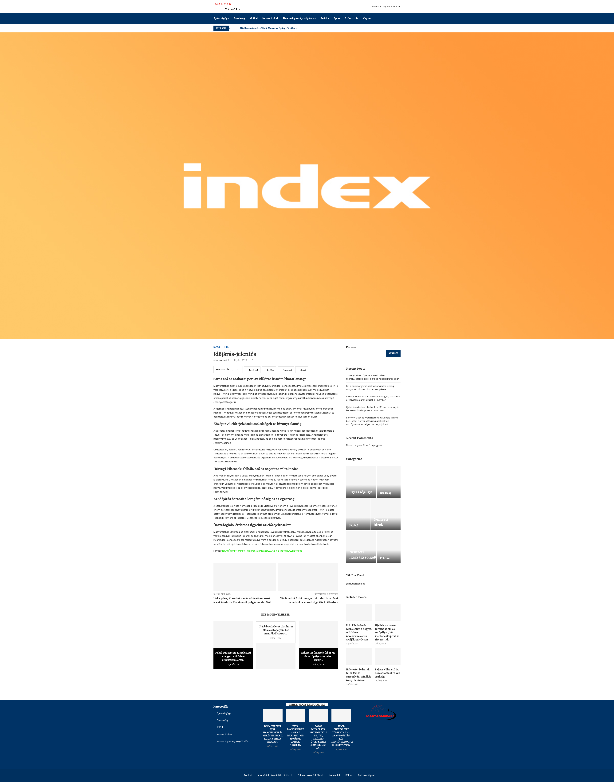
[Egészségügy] (361, 482)
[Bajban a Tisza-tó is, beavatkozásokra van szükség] (388, 656)
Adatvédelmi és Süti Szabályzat (274, 775)
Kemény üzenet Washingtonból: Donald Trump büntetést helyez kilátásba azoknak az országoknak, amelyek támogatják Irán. (372, 421)
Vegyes (367, 18)
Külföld (254, 18)
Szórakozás (351, 18)
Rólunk (349, 775)
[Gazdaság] (389, 482)
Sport (337, 18)
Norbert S (224, 360)
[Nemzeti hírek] (385, 514)
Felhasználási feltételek (311, 775)
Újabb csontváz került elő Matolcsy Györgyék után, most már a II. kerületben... (282, 28)
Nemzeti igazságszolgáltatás (299, 18)
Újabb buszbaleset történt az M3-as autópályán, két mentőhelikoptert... (276, 630)
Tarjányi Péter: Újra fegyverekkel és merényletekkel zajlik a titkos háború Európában (372, 377)
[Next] (237, 28)
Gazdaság (239, 18)
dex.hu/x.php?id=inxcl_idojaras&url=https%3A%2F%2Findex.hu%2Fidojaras (261, 550)
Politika (325, 18)
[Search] (399, 18)
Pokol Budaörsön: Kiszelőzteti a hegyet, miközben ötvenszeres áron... (233, 656)
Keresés (351, 347)
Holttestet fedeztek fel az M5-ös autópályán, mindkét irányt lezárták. (358, 675)
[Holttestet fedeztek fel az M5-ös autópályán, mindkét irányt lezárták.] (318, 634)
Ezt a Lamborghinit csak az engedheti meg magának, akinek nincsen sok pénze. (370, 387)
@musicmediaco (355, 583)
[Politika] (389, 547)
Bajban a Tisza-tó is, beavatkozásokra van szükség (387, 673)
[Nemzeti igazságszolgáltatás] (361, 547)
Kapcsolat (334, 775)
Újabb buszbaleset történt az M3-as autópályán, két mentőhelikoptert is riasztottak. (373, 409)
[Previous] (233, 28)
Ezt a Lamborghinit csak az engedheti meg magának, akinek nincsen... (295, 735)
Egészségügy (221, 18)
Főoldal (248, 775)
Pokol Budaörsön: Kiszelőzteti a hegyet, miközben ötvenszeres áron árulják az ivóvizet (373, 398)
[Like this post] (240, 369)
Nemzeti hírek (270, 18)
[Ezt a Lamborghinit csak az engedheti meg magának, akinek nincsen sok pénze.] (295, 715)
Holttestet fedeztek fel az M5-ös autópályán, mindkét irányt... (318, 656)
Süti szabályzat (366, 775)
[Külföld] (358, 514)
